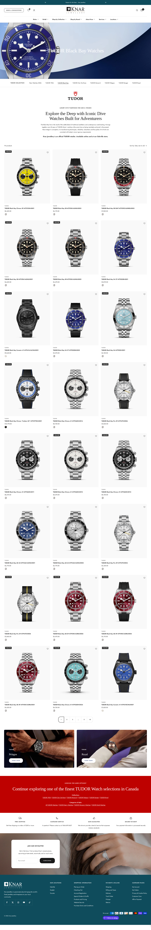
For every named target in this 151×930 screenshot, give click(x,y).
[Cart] (142, 10)
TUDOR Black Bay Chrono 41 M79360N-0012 (68, 492)
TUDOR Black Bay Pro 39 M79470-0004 (114, 563)
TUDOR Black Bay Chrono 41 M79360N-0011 (19, 492)
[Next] (90, 719)
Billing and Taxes (111, 890)
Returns (108, 902)
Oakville (52, 887)
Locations (113, 19)
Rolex (35, 19)
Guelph (52, 890)
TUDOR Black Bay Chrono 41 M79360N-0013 (116, 492)
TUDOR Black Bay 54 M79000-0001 (113, 350)
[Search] (137, 10)
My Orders (135, 890)
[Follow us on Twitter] (12, 902)
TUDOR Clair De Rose (79, 83)
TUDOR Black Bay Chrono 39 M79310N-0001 (19, 208)
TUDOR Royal (136, 83)
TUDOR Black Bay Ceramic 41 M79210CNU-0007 (117, 705)
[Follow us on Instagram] (18, 902)
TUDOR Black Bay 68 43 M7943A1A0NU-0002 (68, 563)
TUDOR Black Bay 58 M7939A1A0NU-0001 (19, 279)
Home (5, 26)
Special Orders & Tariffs (81, 896)
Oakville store (102, 136)
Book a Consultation (14, 10)
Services (101, 19)
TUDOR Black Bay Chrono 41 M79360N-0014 (68, 421)
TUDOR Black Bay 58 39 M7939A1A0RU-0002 (68, 634)
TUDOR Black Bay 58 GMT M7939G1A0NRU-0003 (117, 208)
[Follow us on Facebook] (7, 902)
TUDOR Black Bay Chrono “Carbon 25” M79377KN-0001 (23, 421)
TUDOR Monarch (95, 83)
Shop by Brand (75, 19)
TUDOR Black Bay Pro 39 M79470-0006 (114, 421)
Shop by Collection (58, 19)
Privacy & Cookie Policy (139, 893)
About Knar (89, 19)
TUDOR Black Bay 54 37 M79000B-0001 (114, 279)
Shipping (108, 887)
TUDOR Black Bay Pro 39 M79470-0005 (18, 634)
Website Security (79, 902)
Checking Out (78, 890)
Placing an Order (79, 887)
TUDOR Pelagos (110, 83)
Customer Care (136, 896)
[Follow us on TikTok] (29, 902)
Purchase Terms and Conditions (83, 906)
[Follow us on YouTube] (24, 902)
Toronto (52, 893)
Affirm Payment (136, 899)
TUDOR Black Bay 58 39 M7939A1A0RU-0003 (116, 634)
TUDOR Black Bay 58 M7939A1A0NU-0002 (67, 279)
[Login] (34, 10)
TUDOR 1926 (50, 83)
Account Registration (80, 893)
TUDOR (7, 206)
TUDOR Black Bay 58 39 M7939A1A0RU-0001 (20, 705)
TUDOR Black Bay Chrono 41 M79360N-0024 (68, 705)
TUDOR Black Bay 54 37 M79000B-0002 (66, 350)
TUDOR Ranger (123, 83)
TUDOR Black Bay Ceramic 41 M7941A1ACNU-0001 (22, 350)
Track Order (109, 896)
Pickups (108, 899)
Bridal (44, 19)
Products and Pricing (80, 899)
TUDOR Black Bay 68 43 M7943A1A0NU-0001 (20, 563)
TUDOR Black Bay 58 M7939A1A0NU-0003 (67, 208)
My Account (135, 887)
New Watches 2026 (35, 83)
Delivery (108, 893)
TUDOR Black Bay (63, 83)
